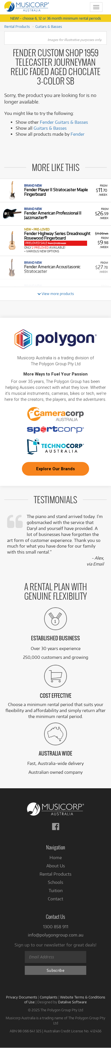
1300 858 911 (55, 926)
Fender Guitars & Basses (64, 122)
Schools (55, 882)
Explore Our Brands (55, 468)
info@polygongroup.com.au (55, 935)
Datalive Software (72, 1002)
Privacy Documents (21, 997)
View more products (57, 293)
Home (56, 857)
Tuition (56, 890)
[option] (55, 190)
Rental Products (17, 26)
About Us (55, 865)
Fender (78, 134)
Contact (55, 898)
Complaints (48, 997)
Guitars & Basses (48, 26)
